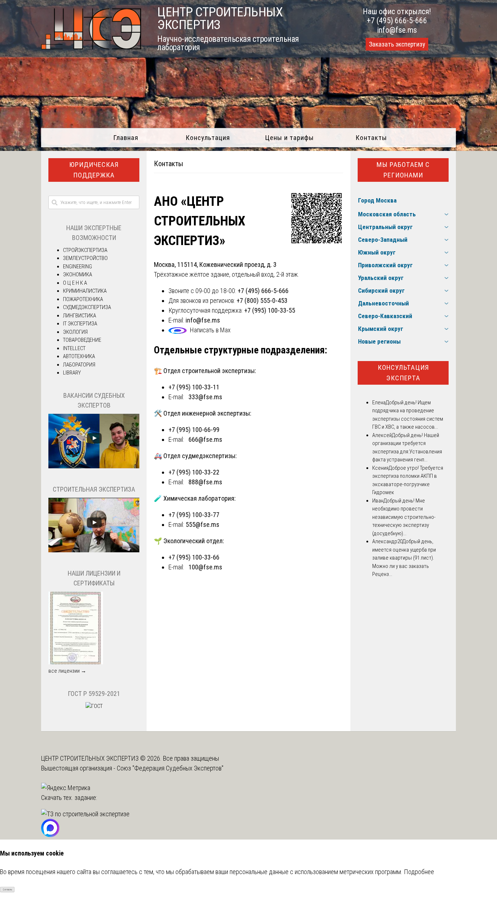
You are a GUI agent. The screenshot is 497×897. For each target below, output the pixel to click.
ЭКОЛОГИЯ (75, 332)
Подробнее (419, 872)
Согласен (7, 889)
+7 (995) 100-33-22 (193, 472)
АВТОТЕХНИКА (79, 356)
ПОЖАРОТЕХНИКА (83, 299)
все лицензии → (67, 671)
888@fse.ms (205, 482)
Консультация (208, 137)
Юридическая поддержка (94, 169)
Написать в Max (210, 330)
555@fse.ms (202, 524)
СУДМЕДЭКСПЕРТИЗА (87, 307)
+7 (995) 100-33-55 (269, 310)
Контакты (371, 137)
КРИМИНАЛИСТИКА (85, 291)
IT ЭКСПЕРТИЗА (80, 323)
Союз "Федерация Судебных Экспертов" (170, 768)
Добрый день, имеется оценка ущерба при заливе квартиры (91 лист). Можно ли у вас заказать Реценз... (404, 557)
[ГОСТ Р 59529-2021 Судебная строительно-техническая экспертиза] (94, 706)
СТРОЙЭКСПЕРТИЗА (85, 250)
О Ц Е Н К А (75, 283)
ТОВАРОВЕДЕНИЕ (82, 340)
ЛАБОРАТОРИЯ (79, 364)
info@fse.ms (397, 30)
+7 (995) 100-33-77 (193, 514)
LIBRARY (72, 372)
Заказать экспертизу (397, 44)
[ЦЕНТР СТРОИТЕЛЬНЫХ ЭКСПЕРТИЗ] (91, 47)
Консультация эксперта (403, 372)
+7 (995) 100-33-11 (193, 387)
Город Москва (377, 200)
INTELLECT (74, 348)
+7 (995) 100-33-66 (193, 557)
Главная (125, 137)
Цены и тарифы (289, 137)
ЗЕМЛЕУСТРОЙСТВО (85, 258)
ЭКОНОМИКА (77, 274)
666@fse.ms (205, 439)
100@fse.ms (205, 567)
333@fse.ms (205, 397)
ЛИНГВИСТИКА (79, 315)
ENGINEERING (77, 266)
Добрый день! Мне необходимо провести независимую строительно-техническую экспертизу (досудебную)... (404, 517)
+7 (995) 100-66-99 (193, 429)
